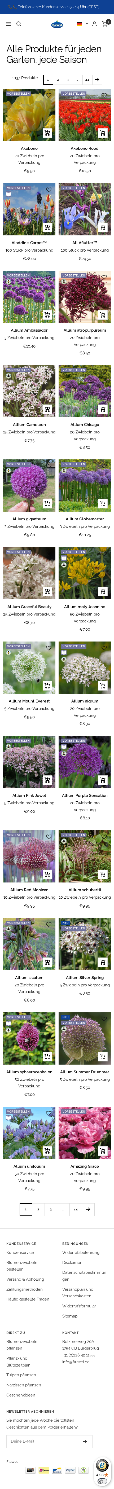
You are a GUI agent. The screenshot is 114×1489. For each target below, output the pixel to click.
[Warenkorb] (105, 24)
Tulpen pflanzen (21, 1375)
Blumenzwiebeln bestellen (21, 1266)
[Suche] (18, 23)
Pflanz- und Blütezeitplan (18, 1362)
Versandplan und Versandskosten (77, 1293)
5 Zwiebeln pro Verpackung (29, 708)
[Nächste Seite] (97, 80)
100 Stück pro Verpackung (29, 250)
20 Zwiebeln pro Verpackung (29, 159)
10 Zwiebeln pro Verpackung (29, 897)
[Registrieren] (79, 1441)
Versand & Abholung (25, 1279)
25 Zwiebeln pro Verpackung (29, 432)
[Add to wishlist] (48, 95)
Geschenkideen (20, 1395)
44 (87, 79)
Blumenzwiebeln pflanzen (21, 1345)
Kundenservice (20, 1252)
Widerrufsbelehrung (80, 1252)
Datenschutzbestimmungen (84, 1276)
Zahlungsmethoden (24, 1289)
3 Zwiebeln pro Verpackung (29, 337)
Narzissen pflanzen (23, 1385)
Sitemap (69, 1316)
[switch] (102, 1481)
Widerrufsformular (79, 1306)
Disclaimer (71, 1262)
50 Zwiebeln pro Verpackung (85, 617)
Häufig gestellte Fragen (27, 1299)
